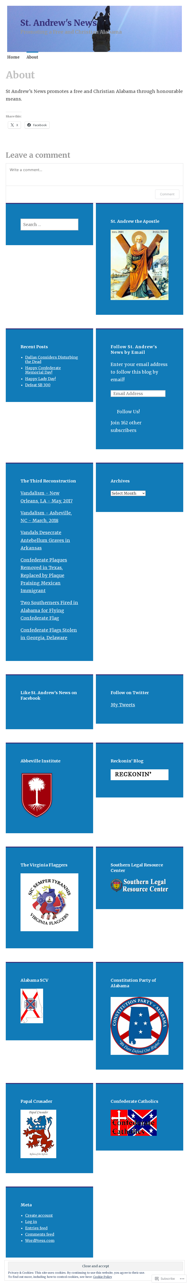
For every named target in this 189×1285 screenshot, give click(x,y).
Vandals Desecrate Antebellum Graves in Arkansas (45, 540)
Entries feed (36, 1228)
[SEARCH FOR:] (49, 224)
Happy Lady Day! (40, 378)
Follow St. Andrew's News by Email (134, 349)
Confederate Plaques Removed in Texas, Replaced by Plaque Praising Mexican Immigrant (44, 575)
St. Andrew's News (58, 23)
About (32, 57)
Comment (167, 194)
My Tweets (123, 705)
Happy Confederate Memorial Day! (43, 370)
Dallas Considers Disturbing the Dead (51, 359)
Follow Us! (128, 411)
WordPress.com (39, 1240)
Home (13, 57)
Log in (31, 1221)
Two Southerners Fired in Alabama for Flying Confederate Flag (49, 610)
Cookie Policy (102, 1277)
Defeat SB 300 (37, 385)
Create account (39, 1215)
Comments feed (39, 1234)
